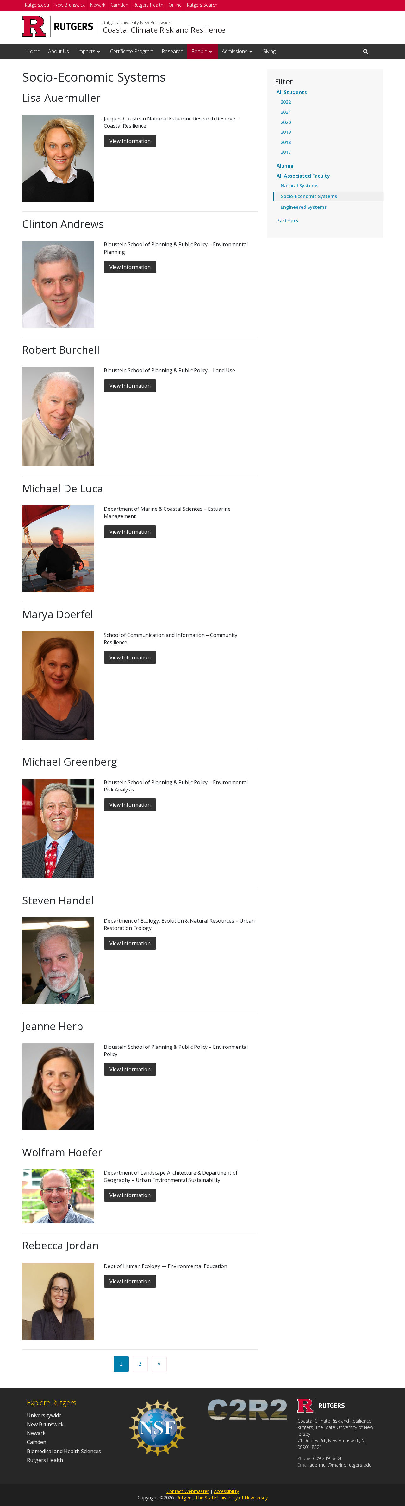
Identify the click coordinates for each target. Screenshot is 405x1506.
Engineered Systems (304, 207)
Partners (287, 220)
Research (172, 51)
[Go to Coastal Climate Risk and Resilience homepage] (321, 1410)
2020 (286, 122)
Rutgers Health (148, 5)
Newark (97, 5)
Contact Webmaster (187, 1491)
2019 (286, 132)
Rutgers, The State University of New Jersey (222, 1498)
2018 (286, 142)
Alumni (285, 165)
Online (175, 5)
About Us (58, 51)
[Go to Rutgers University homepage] (58, 26)
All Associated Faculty (303, 175)
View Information (130, 141)
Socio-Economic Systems (309, 196)
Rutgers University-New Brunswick (137, 22)
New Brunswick (69, 5)
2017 (286, 152)
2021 (286, 112)
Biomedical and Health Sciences (64, 1451)
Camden (119, 5)
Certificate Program (132, 51)
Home (33, 51)
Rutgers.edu (37, 5)
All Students (292, 92)
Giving (269, 51)
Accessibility (226, 1491)
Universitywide (44, 1415)
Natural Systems (299, 186)
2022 (286, 102)
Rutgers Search (202, 5)
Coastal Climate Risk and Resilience (164, 29)
